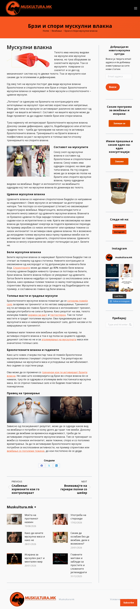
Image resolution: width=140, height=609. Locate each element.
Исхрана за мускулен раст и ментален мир (35, 558)
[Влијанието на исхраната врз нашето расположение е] (112, 270)
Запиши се (119, 123)
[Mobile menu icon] (135, 8)
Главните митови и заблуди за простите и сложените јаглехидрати (79, 563)
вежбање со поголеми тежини (25, 451)
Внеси (112, 87)
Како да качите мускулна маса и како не (35, 536)
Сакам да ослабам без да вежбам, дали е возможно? (80, 538)
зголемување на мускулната (59, 339)
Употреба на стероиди (78, 516)
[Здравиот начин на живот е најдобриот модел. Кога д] (112, 285)
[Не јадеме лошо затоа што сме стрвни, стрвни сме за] (126, 270)
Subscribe (128, 602)
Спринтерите (21, 267)
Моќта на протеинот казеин (31, 518)
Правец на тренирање (23, 393)
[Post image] (14, 519)
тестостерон (58, 314)
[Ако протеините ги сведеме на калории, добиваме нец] (126, 285)
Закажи (119, 161)
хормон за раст (37, 314)
